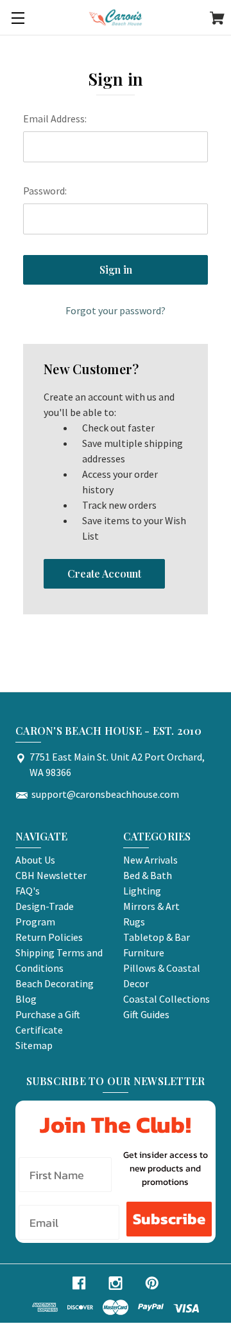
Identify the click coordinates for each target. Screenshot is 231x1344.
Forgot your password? (115, 310)
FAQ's (27, 890)
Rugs (134, 921)
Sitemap (34, 1045)
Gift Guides (146, 1014)
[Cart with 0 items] (217, 20)
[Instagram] (115, 1283)
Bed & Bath (147, 875)
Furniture (143, 952)
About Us (35, 859)
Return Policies (49, 937)
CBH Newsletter (51, 875)
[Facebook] (79, 1283)
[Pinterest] (152, 1283)
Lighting (142, 890)
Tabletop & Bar (156, 937)
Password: (45, 190)
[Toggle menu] (17, 17)
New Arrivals (150, 859)
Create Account (104, 573)
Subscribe (169, 1218)
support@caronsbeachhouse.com (105, 794)
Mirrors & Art (151, 906)
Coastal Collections (166, 998)
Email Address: (55, 118)
